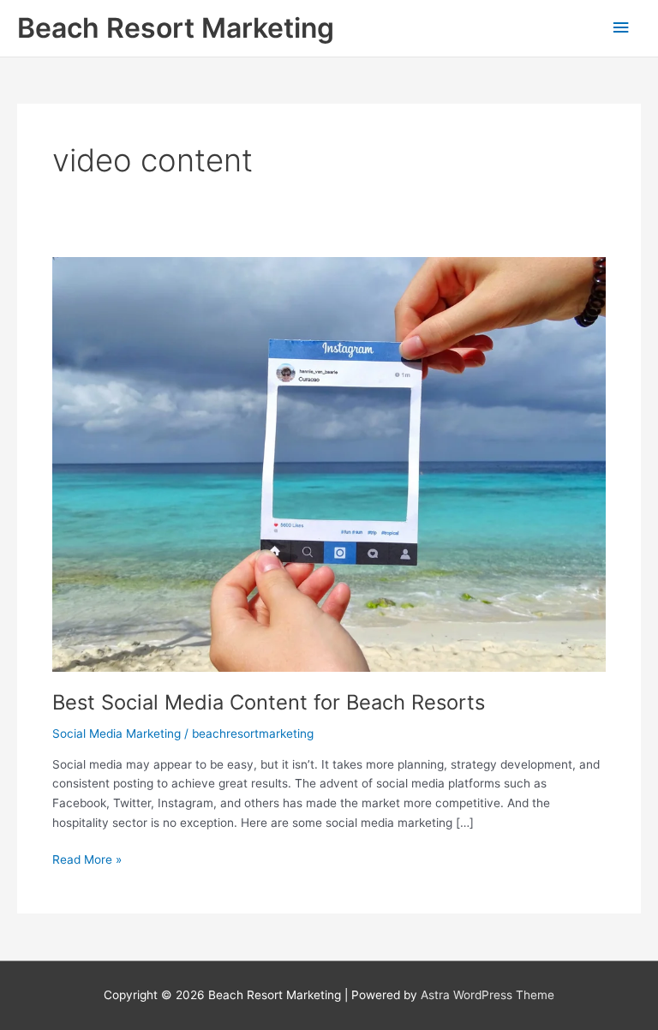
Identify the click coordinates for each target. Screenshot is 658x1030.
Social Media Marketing (116, 733)
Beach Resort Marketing (175, 28)
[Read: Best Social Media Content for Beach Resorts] (329, 463)
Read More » (87, 861)
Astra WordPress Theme (487, 995)
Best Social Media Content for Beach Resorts (268, 702)
